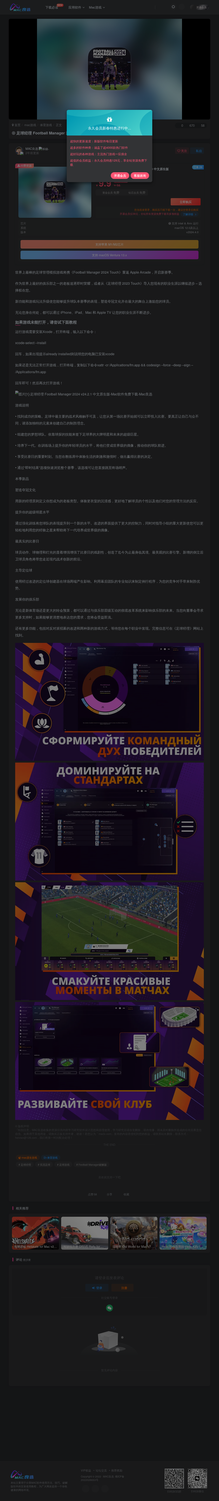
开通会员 (120, 175)
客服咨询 (140, 175)
